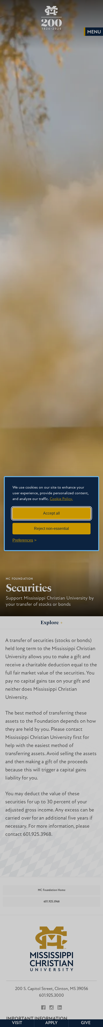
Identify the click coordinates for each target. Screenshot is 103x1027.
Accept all (51, 513)
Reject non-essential (51, 529)
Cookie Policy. (61, 499)
